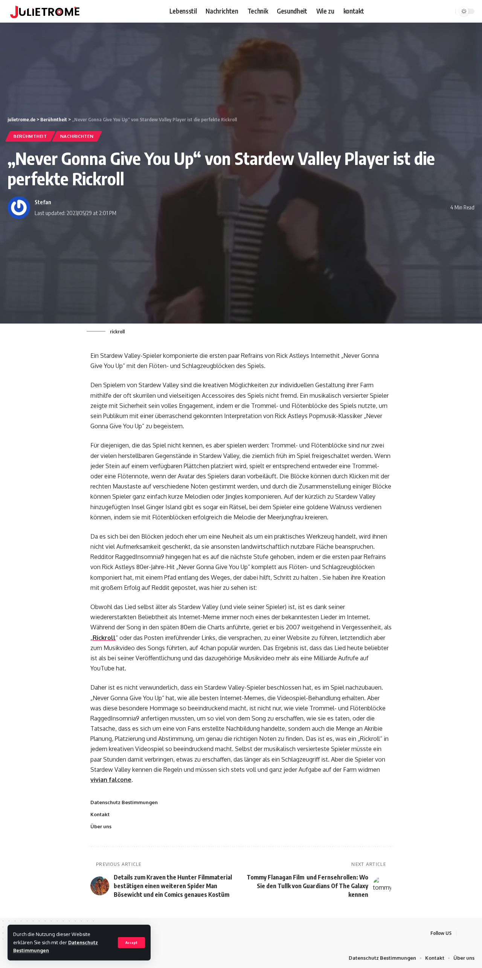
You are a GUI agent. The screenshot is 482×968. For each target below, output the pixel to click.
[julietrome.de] (45, 11)
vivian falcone (110, 779)
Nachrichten (77, 136)
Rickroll (104, 637)
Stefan (43, 201)
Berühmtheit (30, 136)
